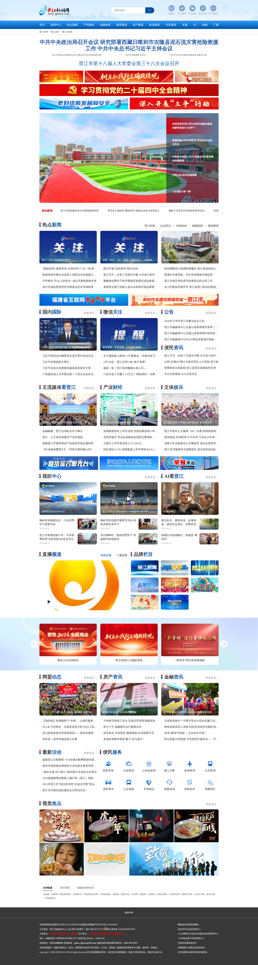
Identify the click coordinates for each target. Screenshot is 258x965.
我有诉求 (189, 789)
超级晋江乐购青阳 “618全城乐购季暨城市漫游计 (70, 759)
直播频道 (52, 554)
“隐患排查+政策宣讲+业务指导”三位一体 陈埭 (69, 268)
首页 (42, 24)
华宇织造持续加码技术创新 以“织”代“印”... (125, 422)
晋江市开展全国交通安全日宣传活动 (63, 790)
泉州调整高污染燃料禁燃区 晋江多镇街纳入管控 (192, 268)
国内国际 (52, 312)
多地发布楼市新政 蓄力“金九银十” (123, 739)
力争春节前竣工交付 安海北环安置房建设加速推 (132, 720)
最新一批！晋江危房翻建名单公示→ (124, 368)
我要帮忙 (210, 789)
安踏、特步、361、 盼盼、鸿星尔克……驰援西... (128, 260)
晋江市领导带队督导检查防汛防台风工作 (188, 280)
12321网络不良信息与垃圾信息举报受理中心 (198, 934)
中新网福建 (105, 894)
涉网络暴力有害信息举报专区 (191, 947)
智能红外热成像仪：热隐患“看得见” (179, 537)
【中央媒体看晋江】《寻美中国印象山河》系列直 (72, 449)
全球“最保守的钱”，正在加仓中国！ (185, 732)
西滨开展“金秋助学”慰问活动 (120, 268)
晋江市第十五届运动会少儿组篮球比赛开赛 (125, 511)
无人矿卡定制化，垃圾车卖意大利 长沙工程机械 (71, 726)
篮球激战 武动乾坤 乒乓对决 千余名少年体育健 (192, 437)
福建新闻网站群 (85, 888)
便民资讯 (173, 347)
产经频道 (88, 24)
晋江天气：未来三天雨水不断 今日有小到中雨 (130, 274)
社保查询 (128, 770)
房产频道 (138, 24)
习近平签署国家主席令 (135, 55)
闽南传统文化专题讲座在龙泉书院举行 (184, 210)
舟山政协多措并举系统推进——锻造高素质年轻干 (72, 732)
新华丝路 (211, 894)
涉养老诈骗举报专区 (187, 943)
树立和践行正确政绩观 (129, 660)
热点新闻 (52, 224)
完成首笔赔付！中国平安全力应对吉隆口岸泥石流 (193, 720)
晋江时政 (150, 225)
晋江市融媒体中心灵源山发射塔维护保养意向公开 (193, 333)
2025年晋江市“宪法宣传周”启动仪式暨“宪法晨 (69, 784)
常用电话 (149, 789)
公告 (169, 312)
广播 (216, 24)
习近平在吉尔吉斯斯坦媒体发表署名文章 (188, 55)
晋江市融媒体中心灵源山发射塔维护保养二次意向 (193, 327)
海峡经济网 (187, 894)
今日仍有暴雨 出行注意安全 (180, 374)
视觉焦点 (52, 803)
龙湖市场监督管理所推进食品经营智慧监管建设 (130, 210)
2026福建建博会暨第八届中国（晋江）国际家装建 (72, 778)
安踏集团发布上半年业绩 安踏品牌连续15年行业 (132, 431)
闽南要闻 (213, 225)
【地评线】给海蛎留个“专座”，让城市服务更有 (70, 720)
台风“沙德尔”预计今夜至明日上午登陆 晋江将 (191, 361)
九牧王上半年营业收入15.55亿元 (122, 443)
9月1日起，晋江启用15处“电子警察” (124, 361)
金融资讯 (173, 676)
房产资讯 (112, 676)
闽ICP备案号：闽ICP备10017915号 (88, 929)
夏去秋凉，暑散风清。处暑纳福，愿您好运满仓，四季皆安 (178, 522)
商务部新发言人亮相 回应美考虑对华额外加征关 (192, 726)
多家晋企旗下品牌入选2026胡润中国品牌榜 (128, 286)
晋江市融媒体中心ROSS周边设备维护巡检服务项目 (194, 339)
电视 (205, 24)
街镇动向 (181, 225)
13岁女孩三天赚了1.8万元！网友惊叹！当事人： (132, 374)
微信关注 (112, 312)
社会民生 (165, 225)
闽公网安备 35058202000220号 (121, 929)
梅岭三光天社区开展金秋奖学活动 (78, 210)
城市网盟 (65, 888)
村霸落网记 (169, 511)
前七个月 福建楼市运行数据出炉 (122, 726)
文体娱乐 (173, 387)
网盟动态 (52, 676)
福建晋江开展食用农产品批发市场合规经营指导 (70, 443)
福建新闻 (197, 225)
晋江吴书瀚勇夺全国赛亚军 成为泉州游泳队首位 (192, 449)
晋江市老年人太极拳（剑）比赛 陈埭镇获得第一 (192, 431)
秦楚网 (143, 894)
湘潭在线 (125, 894)
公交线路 (128, 789)
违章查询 (108, 789)
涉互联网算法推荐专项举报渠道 (192, 952)
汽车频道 (171, 24)
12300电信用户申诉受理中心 (191, 938)
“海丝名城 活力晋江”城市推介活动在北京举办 (69, 771)
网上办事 (169, 770)
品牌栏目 (143, 554)
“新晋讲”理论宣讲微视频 (190, 660)
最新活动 (52, 752)
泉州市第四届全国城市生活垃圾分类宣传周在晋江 (72, 765)
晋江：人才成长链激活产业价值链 (62, 437)
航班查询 (189, 770)
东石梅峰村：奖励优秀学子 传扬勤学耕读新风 (118, 537)
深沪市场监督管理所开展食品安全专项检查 (67, 286)
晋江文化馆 (67, 32)
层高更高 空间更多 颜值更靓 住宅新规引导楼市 (131, 732)
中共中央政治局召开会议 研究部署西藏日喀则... (67, 347)
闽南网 (116, 894)
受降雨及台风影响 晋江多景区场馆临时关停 (190, 367)
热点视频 (72, 24)
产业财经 (112, 387)
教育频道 (121, 24)
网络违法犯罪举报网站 (188, 924)
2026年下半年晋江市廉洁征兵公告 (184, 321)
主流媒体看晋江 (59, 387)
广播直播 (121, 555)
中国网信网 (174, 894)
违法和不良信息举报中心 (189, 929)
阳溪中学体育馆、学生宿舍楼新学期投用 (188, 274)
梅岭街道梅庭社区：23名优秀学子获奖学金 (56, 522)
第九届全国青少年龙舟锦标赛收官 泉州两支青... (188, 422)
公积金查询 (149, 770)
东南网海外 (50, 898)
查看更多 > (90, 312)
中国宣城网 (161, 894)
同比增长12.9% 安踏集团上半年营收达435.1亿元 (131, 449)
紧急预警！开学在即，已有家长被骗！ (123, 347)
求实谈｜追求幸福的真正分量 (59, 739)
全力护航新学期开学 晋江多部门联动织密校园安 (192, 286)
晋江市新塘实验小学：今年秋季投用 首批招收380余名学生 (56, 537)
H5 (194, 24)
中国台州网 (199, 894)
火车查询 (210, 770)
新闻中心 (55, 24)
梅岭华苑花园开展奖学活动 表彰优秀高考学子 (118, 522)
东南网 (46, 894)
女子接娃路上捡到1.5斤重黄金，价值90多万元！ (132, 355)
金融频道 (105, 24)
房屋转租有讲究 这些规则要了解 (120, 712)
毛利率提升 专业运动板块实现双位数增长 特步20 (132, 437)
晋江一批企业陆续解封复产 (56, 260)
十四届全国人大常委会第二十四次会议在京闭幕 (70, 374)
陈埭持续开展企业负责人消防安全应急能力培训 (70, 274)
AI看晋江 (174, 476)
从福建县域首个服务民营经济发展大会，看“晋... (67, 422)
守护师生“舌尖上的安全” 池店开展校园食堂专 (69, 280)
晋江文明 (43, 32)
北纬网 (134, 894)
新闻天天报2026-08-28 (53, 511)
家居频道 (154, 24)
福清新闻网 (65, 894)
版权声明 (129, 913)
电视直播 (106, 555)
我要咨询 (169, 789)
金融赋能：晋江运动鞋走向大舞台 (62, 431)
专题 (185, 24)
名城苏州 (76, 894)
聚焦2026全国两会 (68, 660)
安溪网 (151, 894)
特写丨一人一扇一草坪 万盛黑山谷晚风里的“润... (67, 712)
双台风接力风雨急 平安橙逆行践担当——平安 (191, 739)
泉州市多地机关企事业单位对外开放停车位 (186, 260)
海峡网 (54, 894)
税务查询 (108, 770)
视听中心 (52, 476)
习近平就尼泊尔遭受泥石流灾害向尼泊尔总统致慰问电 (76, 55)
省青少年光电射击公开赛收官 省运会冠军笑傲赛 (192, 443)
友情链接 (48, 888)
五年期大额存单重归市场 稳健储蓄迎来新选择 (187, 712)
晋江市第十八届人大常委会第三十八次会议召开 (129, 63)
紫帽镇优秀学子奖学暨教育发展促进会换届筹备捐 (132, 280)
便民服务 (112, 752)
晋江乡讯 (55, 32)
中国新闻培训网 (90, 894)
